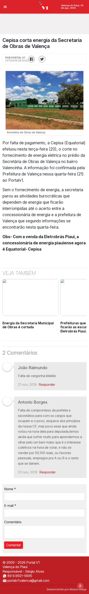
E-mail (10, 505)
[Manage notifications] (80, 586)
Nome (10, 489)
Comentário (13, 522)
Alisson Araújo (78, 589)
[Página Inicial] (45, 6)
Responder (47, 384)
